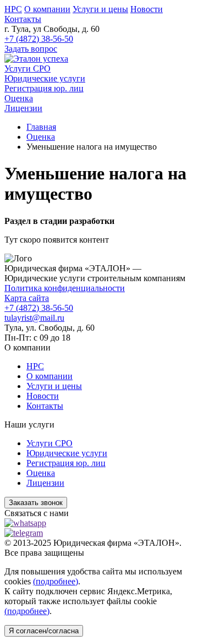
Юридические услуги (44, 78)
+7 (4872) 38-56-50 (38, 38)
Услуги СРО (27, 68)
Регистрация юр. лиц (44, 88)
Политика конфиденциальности (64, 288)
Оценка (18, 98)
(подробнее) (55, 581)
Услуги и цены (100, 9)
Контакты (22, 19)
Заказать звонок (36, 502)
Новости (146, 9)
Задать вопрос (30, 48)
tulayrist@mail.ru (34, 317)
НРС (13, 9)
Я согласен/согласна (44, 631)
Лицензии (23, 108)
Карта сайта (26, 298)
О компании (47, 9)
